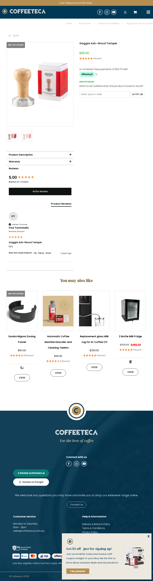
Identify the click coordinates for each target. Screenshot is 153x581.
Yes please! (77, 571)
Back (16, 35)
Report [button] (41, 253)
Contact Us (76, 504)
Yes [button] (35, 253)
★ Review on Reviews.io (31, 473)
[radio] (22, 367)
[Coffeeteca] (24, 12)
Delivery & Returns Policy (96, 524)
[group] (40, 177)
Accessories (85, 23)
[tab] (61, 204)
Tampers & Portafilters (108, 23)
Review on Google (32, 482)
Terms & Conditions (93, 528)
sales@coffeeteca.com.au (28, 531)
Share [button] (48, 253)
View (22, 377)
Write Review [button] (40, 191)
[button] (112, 58)
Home (69, 23)
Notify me (137, 94)
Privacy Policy (90, 532)
